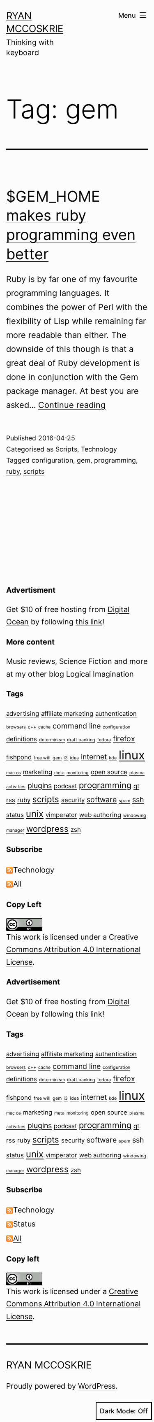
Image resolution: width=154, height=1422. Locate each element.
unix (35, 813)
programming (115, 460)
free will (42, 758)
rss (10, 800)
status (15, 815)
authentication (116, 713)
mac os (13, 772)
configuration (52, 460)
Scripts (66, 449)
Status (24, 1224)
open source (109, 772)
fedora (104, 739)
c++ (32, 727)
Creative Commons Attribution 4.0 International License (73, 949)
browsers (16, 727)
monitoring (78, 772)
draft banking (81, 739)
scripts (33, 471)
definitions (21, 739)
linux (132, 755)
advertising (22, 713)
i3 (66, 758)
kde (113, 758)
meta (59, 772)
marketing (37, 772)
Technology (99, 449)
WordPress (96, 1386)
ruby (13, 471)
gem (83, 460)
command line (77, 725)
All (17, 884)
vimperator (61, 815)
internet (94, 756)
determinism (52, 739)
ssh (138, 799)
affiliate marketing (67, 713)
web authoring (100, 815)
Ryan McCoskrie (49, 1365)
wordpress (47, 829)
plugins (40, 785)
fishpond (19, 757)
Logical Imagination (100, 674)
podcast (65, 786)
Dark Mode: (118, 1411)
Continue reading (72, 405)
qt (136, 786)
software (102, 799)
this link (89, 621)
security (73, 800)
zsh (76, 829)
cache (44, 727)
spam (124, 800)
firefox (124, 738)
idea (74, 758)
